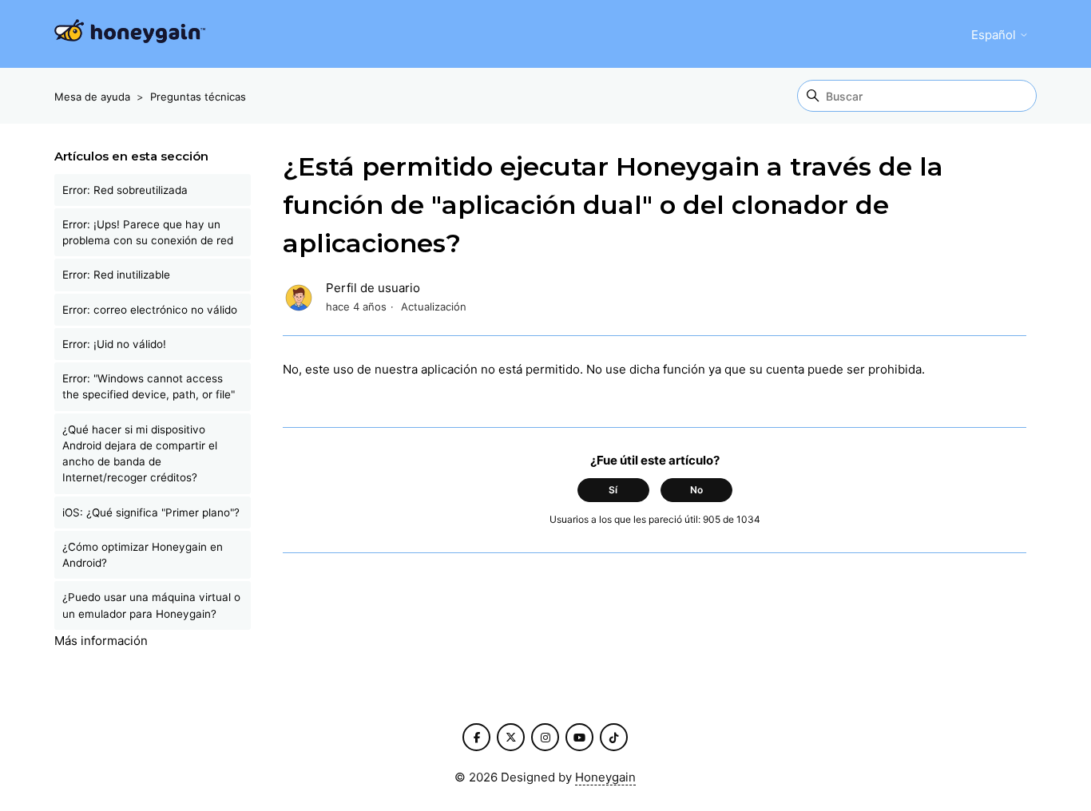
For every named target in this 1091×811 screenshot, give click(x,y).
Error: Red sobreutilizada (125, 190)
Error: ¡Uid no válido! (114, 344)
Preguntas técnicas (198, 96)
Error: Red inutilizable (116, 274)
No (696, 490)
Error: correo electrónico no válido (149, 309)
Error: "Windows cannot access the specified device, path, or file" (148, 386)
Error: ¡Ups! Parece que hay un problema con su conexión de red (147, 232)
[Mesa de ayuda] (129, 34)
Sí (613, 490)
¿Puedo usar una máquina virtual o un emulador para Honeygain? (151, 605)
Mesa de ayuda (92, 96)
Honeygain (605, 777)
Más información (101, 640)
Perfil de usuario (373, 287)
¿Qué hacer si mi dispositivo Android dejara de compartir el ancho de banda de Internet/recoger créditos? (139, 454)
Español (995, 35)
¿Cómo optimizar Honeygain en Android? (142, 554)
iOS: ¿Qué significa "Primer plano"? (151, 512)
